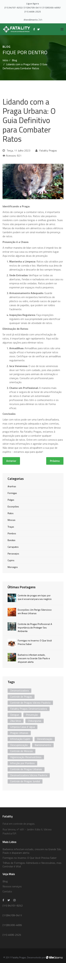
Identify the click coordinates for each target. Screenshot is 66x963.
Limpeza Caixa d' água (22, 727)
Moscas (11, 520)
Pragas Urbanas (19, 733)
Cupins (11, 560)
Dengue (14, 715)
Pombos (12, 533)
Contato (7, 891)
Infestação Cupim (20, 739)
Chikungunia (34, 721)
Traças (11, 526)
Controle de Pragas (21, 697)
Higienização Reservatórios (25, 757)
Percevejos (13, 553)
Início (5, 60)
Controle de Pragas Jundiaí (25, 781)
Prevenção (32, 715)
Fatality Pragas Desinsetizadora (28, 709)
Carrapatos (13, 547)
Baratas (11, 540)
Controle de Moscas (21, 751)
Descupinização (19, 745)
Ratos (11, 513)
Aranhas (12, 486)
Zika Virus (15, 721)
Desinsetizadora (19, 690)
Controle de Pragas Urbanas (26, 769)
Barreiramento (43, 745)
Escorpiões (13, 506)
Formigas (12, 493)
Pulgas (11, 500)
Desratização (44, 739)
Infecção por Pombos (22, 763)
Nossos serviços (12, 886)
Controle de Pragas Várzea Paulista (30, 703)
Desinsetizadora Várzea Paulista (28, 775)
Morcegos (13, 567)
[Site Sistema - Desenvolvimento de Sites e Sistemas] (54, 957)
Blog (14, 60)
